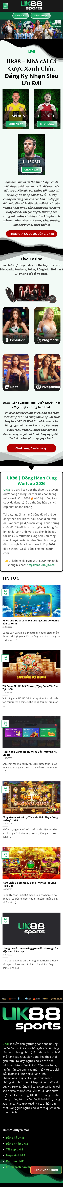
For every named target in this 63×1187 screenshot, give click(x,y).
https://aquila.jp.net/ (41, 565)
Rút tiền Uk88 (15, 1161)
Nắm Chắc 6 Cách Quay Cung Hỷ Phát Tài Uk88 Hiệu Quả (29, 884)
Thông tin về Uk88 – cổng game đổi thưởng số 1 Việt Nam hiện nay (30, 950)
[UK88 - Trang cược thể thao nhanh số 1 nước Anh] (31, 6)
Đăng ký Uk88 (15, 1137)
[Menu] (5, 6)
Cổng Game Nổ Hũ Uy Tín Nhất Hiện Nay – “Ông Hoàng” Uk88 (30, 819)
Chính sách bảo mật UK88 (23, 1167)
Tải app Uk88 (14, 1149)
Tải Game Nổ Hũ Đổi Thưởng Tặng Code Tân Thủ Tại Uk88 (30, 688)
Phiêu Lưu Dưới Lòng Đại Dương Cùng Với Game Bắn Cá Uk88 (31, 622)
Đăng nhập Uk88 (17, 1143)
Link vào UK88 (46, 1170)
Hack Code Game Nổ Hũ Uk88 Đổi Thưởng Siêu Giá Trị (30, 753)
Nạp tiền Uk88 (15, 1155)
